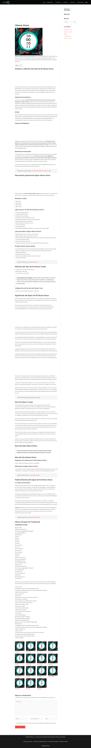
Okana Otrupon (51, 676)
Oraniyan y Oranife (68, 38)
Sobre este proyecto (27, 741)
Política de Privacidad (53, 741)
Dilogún (65, 34)
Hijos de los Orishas (68, 31)
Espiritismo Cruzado (68, 29)
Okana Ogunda (18, 676)
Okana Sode (28, 651)
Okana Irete (17, 688)
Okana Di (17, 664)
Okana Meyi (17, 651)
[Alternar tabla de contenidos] (20, 65)
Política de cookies (63, 741)
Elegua (26, 397)
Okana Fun (39, 688)
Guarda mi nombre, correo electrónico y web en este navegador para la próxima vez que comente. (36, 723)
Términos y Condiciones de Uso (40, 741)
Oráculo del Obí (67, 36)
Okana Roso (28, 664)
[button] (53, 2)
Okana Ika (39, 676)
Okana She (28, 688)
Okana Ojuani (40, 664)
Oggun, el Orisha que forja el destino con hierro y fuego (39, 170)
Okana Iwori (50, 651)
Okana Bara (50, 664)
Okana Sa (28, 676)
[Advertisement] (36, 16)
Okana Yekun (39, 651)
